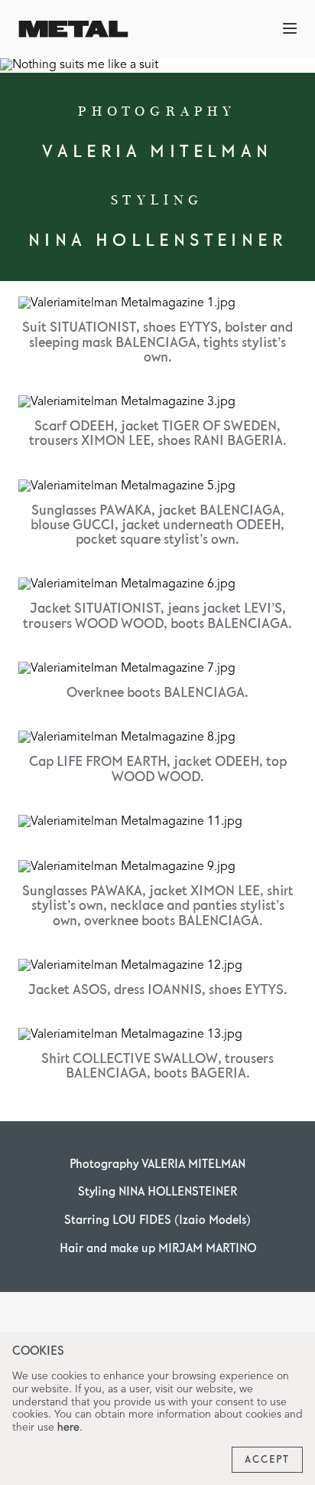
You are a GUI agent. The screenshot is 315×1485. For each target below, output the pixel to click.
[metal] (73, 29)
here (68, 1427)
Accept (267, 1460)
